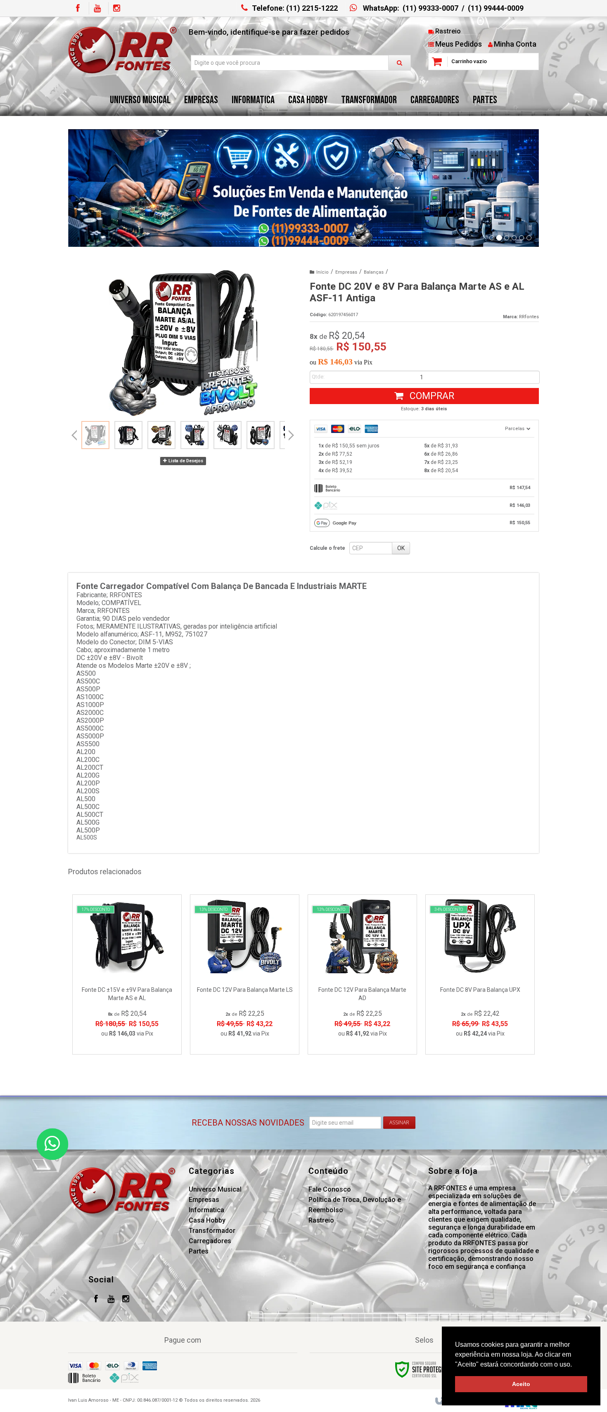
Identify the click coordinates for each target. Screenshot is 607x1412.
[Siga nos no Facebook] (77, 8)
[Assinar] (399, 1122)
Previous (74, 435)
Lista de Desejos (185, 461)
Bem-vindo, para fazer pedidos (269, 32)
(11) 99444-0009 (496, 8)
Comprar (430, 396)
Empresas (346, 272)
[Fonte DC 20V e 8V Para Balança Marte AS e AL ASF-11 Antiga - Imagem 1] (95, 435)
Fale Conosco (329, 1189)
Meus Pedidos (458, 44)
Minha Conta (515, 44)
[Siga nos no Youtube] (97, 8)
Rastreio (448, 31)
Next (291, 432)
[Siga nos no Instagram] (116, 8)
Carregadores (210, 1241)
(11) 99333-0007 (430, 8)
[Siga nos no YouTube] (110, 1299)
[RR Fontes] (122, 50)
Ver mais (132, 1012)
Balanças (374, 272)
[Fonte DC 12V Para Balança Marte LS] (244, 974)
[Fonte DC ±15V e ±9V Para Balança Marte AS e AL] (127, 974)
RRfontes (529, 316)
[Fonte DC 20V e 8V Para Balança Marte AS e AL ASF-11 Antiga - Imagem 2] (128, 435)
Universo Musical (215, 1189)
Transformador (212, 1231)
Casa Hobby (207, 1220)
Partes (199, 1251)
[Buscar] (399, 62)
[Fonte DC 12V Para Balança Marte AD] (362, 974)
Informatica (206, 1210)
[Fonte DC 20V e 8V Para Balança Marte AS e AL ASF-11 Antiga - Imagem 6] (261, 435)
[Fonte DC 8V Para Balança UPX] (480, 974)
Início (322, 272)
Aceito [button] (521, 1384)
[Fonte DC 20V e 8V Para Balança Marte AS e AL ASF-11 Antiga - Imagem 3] (161, 435)
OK (401, 548)
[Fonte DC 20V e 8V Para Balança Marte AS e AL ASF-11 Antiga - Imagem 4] (194, 435)
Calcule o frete (327, 548)
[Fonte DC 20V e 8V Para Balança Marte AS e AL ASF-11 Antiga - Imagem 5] (227, 435)
